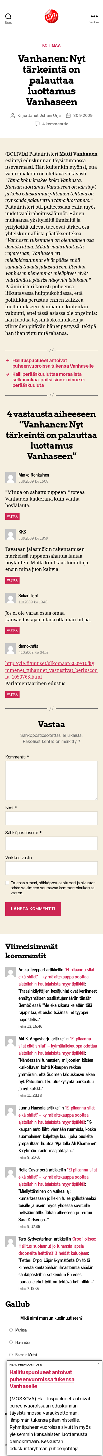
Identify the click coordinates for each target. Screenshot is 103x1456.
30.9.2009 (82, 115)
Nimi (11, 808)
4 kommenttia (55, 123)
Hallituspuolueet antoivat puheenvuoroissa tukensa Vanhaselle (42, 1379)
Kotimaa (51, 45)
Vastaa (12, 516)
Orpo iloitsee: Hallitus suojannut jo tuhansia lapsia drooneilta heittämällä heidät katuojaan (57, 1245)
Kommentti (17, 757)
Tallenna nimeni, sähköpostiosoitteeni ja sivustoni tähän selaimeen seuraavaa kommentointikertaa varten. (53, 888)
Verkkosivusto (18, 858)
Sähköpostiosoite (23, 832)
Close (98, 1363)
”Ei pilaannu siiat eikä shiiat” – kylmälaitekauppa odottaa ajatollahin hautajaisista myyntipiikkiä (56, 976)
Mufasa (20, 1329)
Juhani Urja (50, 115)
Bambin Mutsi (26, 1354)
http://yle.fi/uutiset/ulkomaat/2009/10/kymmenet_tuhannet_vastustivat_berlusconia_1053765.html (51, 670)
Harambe (22, 1342)
